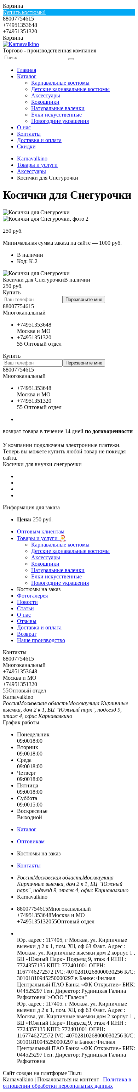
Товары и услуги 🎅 (41, 538)
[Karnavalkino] (21, 44)
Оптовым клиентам (40, 531)
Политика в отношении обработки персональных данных (67, 1082)
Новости (27, 602)
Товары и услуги (37, 165)
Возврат (26, 634)
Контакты (29, 134)
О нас (24, 127)
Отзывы (26, 621)
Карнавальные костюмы (60, 83)
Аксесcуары (45, 95)
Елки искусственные (56, 115)
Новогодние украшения (60, 121)
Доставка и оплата (39, 140)
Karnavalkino (32, 158)
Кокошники (45, 102)
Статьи (25, 608)
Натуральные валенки (58, 108)
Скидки (26, 146)
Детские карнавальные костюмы (70, 89)
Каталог (26, 76)
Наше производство (41, 640)
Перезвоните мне (83, 299)
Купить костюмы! (24, 12)
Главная (26, 70)
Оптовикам (31, 841)
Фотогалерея (32, 596)
